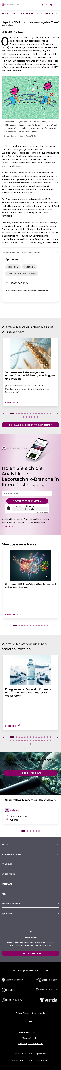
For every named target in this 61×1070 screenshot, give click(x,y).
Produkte (7, 864)
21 (27, 740)
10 (39, 413)
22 (30, 740)
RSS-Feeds (7, 914)
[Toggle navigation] (57, 5)
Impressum (17, 1060)
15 (23, 417)
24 (36, 740)
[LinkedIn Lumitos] (30, 1021)
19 (34, 417)
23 (33, 740)
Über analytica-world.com (30, 1043)
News (5, 844)
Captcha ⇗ (42, 512)
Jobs (4, 894)
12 (44, 413)
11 (42, 413)
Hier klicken (30, 509)
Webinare (7, 884)
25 (39, 740)
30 (30, 744)
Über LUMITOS (29, 1037)
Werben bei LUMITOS (29, 1032)
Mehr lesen (8, 526)
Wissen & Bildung (11, 904)
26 (42, 740)
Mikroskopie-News (30, 772)
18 (32, 417)
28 (47, 740)
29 (50, 740)
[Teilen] (47, 5)
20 (37, 417)
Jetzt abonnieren (30, 953)
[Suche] (42, 5)
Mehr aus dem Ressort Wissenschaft (30, 424)
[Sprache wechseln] (51, 5)
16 (26, 417)
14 (50, 413)
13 (47, 413)
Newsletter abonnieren (27, 501)
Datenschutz (43, 1060)
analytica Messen (11, 854)
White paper (8, 874)
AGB (30, 1060)
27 (44, 740)
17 (29, 417)
